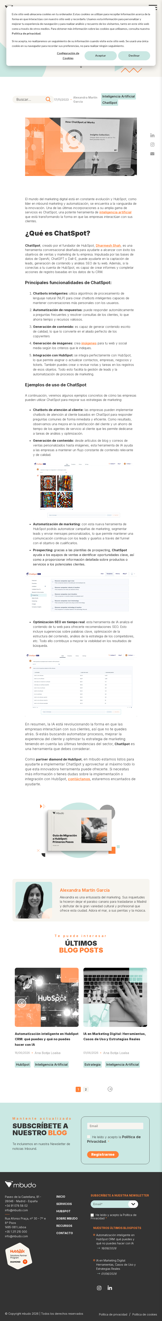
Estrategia (93, 1064)
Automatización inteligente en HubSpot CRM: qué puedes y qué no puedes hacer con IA (46, 1039)
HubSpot (22, 1064)
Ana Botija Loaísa (47, 1053)
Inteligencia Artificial (118, 96)
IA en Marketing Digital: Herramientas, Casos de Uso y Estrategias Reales (116, 1264)
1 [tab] (78, 1089)
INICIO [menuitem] (60, 1196)
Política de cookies (144, 1314)
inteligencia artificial (115, 212)
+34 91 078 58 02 (16, 1205)
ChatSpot (109, 103)
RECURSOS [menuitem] (64, 1225)
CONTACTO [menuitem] (64, 1233)
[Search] (48, 99)
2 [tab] (86, 1089)
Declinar (134, 55)
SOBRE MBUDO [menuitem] (67, 1218)
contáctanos (79, 779)
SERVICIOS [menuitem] (64, 1204)
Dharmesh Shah (108, 245)
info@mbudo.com (16, 1210)
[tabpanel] (46, 1018)
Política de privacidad (26, 33)
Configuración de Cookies (68, 55)
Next (110, 1089)
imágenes (89, 343)
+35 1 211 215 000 (16, 1231)
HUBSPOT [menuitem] (63, 1211)
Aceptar (100, 55)
